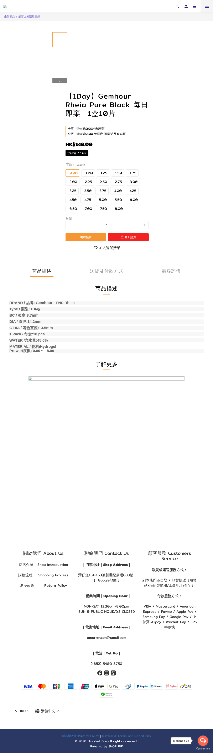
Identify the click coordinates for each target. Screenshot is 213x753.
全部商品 (9, 16)
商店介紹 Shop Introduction (43, 564)
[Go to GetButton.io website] (203, 748)
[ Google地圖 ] (106, 580)
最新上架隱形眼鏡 (29, 16)
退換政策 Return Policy (43, 585)
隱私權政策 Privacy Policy (80, 735)
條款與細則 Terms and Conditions (126, 735)
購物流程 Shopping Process (43, 575)
